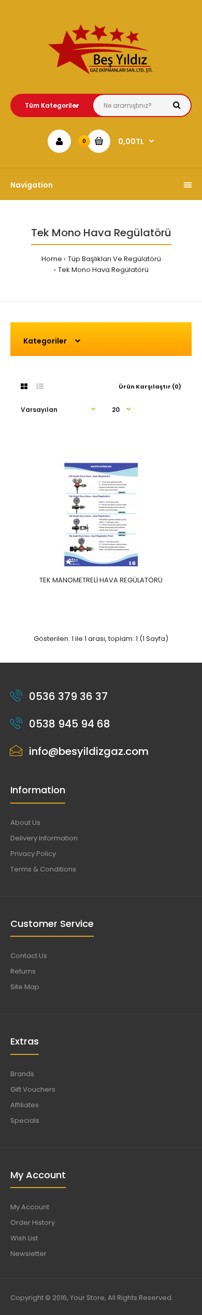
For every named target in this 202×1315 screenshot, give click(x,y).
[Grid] (24, 386)
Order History (32, 1222)
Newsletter (28, 1254)
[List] (40, 386)
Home (51, 259)
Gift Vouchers (32, 1089)
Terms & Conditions (43, 869)
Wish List (24, 1238)
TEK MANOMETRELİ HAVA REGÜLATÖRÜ (101, 580)
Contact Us (28, 956)
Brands (22, 1074)
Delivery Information (44, 838)
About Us (25, 822)
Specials (24, 1120)
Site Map (24, 987)
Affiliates (24, 1105)
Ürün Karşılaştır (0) (150, 386)
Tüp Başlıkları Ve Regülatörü (114, 259)
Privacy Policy (33, 854)
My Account (29, 1207)
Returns (23, 971)
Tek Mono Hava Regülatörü (103, 270)
